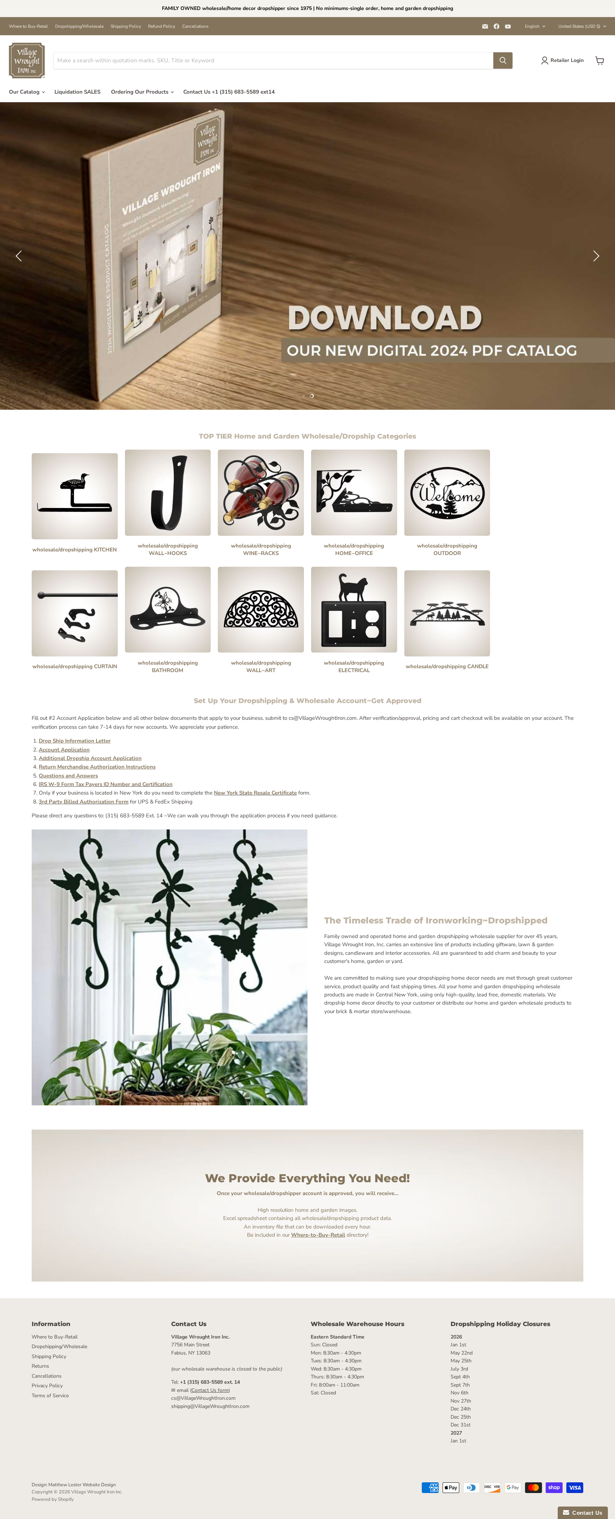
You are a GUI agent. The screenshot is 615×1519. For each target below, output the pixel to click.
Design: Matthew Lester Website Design (74, 1485)
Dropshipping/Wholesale (79, 26)
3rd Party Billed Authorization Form (83, 801)
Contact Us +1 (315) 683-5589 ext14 (229, 91)
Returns (40, 1366)
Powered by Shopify (53, 1499)
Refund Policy (161, 26)
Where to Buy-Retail (28, 26)
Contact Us (586, 1513)
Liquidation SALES (77, 91)
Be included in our (296, 1234)
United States (579, 26)
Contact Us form (209, 1390)
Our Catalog (25, 91)
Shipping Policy (126, 26)
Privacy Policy (47, 1385)
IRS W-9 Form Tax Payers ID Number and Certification (106, 784)
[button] (19, 256)
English (532, 26)
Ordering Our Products (140, 91)
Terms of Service (50, 1395)
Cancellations (195, 26)
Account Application (64, 749)
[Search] (502, 60)
